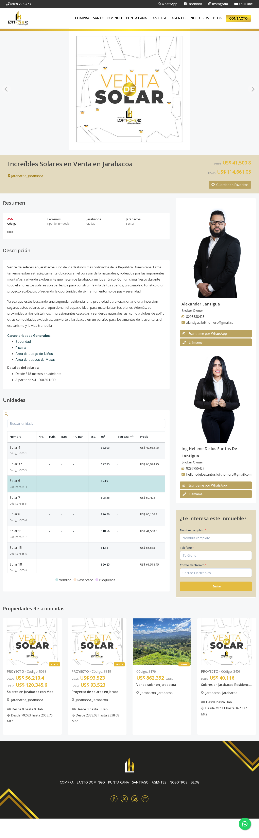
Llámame (196, 342)
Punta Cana (136, 18)
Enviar (216, 586)
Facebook (194, 4)
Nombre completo (193, 530)
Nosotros (199, 18)
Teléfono (187, 548)
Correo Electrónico (193, 565)
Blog (217, 18)
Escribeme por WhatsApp (207, 333)
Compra (82, 18)
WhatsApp (169, 4)
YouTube (245, 4)
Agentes (179, 18)
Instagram (219, 4)
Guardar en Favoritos (232, 185)
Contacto (238, 18)
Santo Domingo (107, 18)
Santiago (159, 18)
